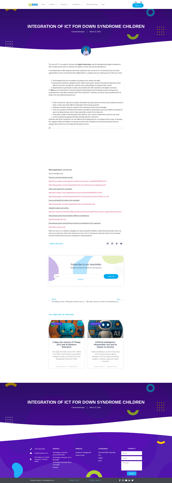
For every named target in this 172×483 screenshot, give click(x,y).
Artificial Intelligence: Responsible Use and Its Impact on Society (105, 344)
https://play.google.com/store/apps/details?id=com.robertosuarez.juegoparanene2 (77, 185)
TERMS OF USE (74, 480)
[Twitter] (132, 480)
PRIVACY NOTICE (94, 480)
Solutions (52, 4)
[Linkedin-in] (129, 480)
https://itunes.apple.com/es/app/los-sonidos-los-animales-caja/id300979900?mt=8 (77, 181)
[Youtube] (126, 480)
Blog (103, 4)
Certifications (76, 4)
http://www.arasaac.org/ (57, 227)
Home (43, 4)
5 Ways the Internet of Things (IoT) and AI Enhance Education (67, 344)
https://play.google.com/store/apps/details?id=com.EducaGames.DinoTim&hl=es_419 (79, 196)
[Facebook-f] (120, 480)
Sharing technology (91, 4)
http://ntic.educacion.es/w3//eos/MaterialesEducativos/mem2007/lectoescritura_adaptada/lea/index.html (85, 212)
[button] (107, 243)
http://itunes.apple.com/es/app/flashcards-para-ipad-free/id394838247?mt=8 (75, 193)
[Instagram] (123, 480)
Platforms (63, 4)
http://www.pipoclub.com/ (57, 219)
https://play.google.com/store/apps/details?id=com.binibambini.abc (72, 204)
